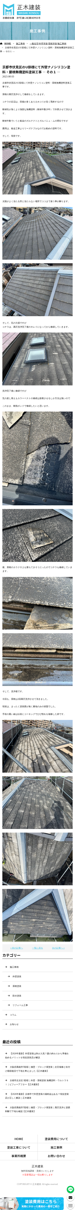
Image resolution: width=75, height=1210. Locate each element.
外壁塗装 (43, 43)
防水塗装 (17, 995)
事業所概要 (18, 1156)
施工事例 (20, 43)
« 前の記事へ (16, 948)
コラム (13, 1015)
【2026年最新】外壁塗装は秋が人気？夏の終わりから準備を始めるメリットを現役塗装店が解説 (37, 1055)
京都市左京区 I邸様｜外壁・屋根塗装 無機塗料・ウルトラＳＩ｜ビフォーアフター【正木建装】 (36, 1082)
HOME (7, 43)
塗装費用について (56, 1139)
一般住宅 (34, 43)
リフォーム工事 (20, 1005)
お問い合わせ (56, 1156)
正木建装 (37, 1166)
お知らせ (14, 1024)
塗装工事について (18, 1147)
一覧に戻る (37, 948)
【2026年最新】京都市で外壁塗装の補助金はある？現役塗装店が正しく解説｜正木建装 (37, 1096)
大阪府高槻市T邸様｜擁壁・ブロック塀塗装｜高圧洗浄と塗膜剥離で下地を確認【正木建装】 (37, 1109)
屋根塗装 (52, 43)
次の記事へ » (58, 948)
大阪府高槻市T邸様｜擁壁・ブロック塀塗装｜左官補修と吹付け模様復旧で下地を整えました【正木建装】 (37, 1069)
